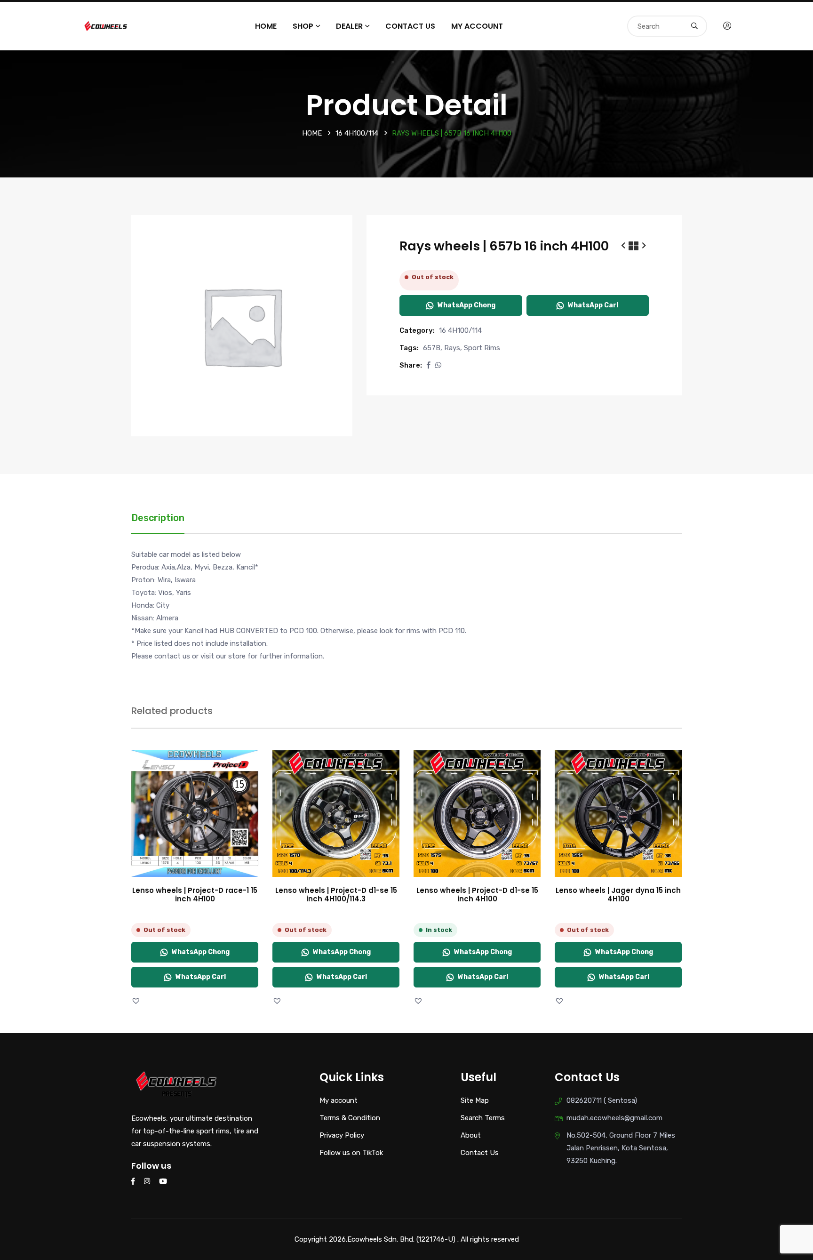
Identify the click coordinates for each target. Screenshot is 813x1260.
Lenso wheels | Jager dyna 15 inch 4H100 (618, 894)
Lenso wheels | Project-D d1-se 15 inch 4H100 (477, 894)
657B (431, 348)
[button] (428, 365)
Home (266, 26)
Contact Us (410, 26)
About (471, 1135)
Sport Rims (482, 348)
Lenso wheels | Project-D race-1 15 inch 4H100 (194, 894)
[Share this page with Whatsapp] (438, 365)
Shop (303, 26)
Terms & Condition (349, 1118)
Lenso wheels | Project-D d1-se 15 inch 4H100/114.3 (336, 894)
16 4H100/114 (356, 133)
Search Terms (483, 1118)
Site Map (475, 1100)
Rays (452, 348)
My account (477, 26)
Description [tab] (157, 517)
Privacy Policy (341, 1135)
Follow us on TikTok (351, 1152)
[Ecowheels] (106, 25)
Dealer (349, 26)
